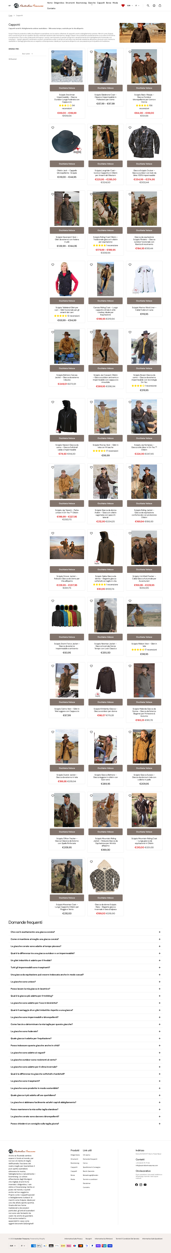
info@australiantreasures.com (147, 1165)
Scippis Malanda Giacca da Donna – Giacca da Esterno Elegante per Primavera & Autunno (144, 712)
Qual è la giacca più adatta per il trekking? (32, 995)
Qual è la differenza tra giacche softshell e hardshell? (38, 1073)
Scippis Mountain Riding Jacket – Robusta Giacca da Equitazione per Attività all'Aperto (105, 842)
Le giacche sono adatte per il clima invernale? (34, 1066)
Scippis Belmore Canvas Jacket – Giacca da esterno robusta (67, 377)
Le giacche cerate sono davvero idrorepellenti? (35, 1116)
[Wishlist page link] (123, 5)
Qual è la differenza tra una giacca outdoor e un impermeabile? (43, 953)
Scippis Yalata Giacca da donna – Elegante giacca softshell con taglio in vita (105, 578)
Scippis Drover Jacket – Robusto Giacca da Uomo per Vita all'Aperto (66, 578)
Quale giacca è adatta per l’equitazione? (31, 1038)
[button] (148, 6)
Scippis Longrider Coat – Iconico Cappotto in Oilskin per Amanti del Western (105, 173)
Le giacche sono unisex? (23, 981)
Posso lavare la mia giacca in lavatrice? (30, 988)
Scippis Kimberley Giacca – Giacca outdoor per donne (105, 710)
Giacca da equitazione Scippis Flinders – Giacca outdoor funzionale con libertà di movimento (144, 240)
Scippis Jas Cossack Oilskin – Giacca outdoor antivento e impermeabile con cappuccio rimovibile (105, 378)
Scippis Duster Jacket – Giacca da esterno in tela (67, 776)
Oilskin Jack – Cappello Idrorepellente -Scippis (67, 171)
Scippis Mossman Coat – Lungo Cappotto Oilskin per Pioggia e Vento (67, 907)
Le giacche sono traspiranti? (25, 1081)
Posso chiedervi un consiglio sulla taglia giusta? (35, 1123)
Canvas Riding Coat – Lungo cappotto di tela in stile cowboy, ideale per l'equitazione (105, 311)
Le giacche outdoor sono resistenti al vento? (34, 1059)
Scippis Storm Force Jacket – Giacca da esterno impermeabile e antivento (67, 646)
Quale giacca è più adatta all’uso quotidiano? (33, 1095)
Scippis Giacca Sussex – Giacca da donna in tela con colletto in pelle (144, 777)
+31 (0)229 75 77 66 (143, 1163)
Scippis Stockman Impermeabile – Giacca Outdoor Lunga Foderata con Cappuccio (66, 98)
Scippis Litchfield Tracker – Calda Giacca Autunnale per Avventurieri (144, 578)
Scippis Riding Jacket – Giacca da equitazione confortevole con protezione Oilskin (144, 514)
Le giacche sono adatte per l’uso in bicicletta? (34, 1003)
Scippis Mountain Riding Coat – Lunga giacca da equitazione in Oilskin (144, 840)
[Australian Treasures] (28, 5)
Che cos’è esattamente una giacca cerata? (33, 932)
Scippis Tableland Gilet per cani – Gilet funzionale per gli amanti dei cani (67, 310)
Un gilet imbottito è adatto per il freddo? (31, 960)
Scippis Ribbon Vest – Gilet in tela (144, 645)
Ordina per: (14, 49)
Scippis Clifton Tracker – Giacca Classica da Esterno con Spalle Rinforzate (67, 840)
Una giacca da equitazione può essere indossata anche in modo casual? (47, 974)
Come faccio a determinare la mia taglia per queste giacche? (42, 1024)
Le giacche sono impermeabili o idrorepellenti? (35, 1017)
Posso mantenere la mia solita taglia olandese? (34, 1109)
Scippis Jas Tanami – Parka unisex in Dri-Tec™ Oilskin (66, 511)
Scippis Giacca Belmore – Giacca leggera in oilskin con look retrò (105, 777)
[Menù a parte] (11, 6)
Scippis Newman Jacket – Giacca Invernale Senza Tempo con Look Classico (105, 646)
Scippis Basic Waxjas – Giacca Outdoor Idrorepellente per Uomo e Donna (144, 98)
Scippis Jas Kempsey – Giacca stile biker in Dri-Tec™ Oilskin (144, 447)
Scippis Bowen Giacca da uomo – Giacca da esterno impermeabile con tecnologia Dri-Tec (144, 378)
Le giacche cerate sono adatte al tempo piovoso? (36, 946)
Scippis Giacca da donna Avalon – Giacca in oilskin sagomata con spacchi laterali (105, 514)
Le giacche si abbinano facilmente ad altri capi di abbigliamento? (43, 1102)
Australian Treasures (21, 1239)
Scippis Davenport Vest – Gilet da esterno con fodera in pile (67, 239)
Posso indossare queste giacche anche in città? (35, 1045)
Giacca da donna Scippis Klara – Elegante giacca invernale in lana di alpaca (105, 907)
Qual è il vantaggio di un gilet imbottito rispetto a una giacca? (42, 1010)
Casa (10, 15)
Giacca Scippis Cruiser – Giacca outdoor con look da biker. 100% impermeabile (144, 173)
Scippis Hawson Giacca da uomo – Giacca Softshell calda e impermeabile (66, 447)
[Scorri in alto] (168, 1250)
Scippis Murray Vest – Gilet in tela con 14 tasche (105, 446)
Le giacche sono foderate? (24, 1031)
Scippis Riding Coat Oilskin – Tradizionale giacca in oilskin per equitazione (105, 239)
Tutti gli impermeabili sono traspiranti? (30, 967)
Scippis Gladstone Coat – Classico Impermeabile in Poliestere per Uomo (105, 97)
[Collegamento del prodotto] (67, 83)
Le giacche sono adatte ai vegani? (28, 1052)
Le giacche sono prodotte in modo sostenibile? (35, 1088)
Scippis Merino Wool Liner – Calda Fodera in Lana (144, 308)
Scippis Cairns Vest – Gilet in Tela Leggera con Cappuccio (66, 710)
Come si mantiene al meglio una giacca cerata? (35, 939)
